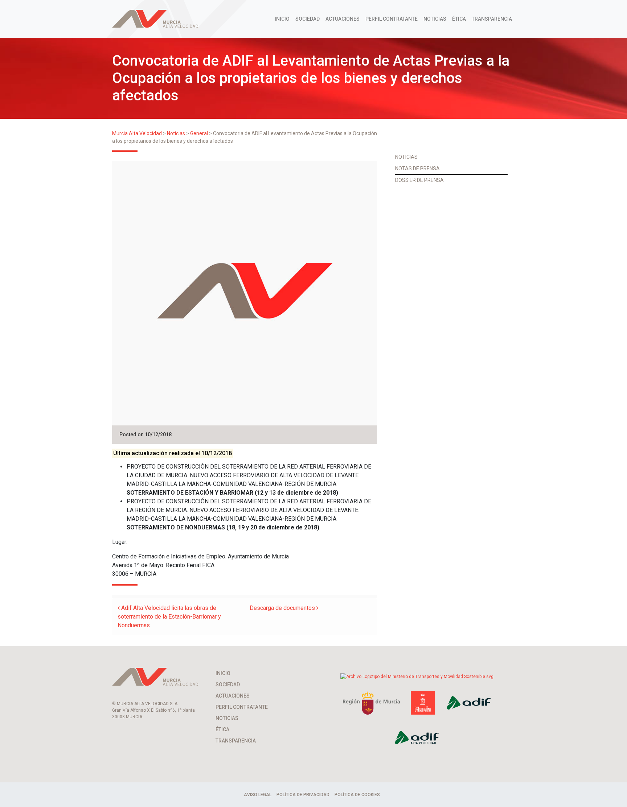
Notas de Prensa (417, 168)
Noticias (434, 19)
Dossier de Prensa (419, 180)
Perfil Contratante (391, 19)
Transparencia (492, 19)
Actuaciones (342, 19)
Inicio (282, 19)
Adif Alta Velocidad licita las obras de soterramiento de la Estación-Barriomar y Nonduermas (169, 616)
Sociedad (307, 19)
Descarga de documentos (283, 607)
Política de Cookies (357, 794)
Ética (459, 19)
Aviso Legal (257, 794)
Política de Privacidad (302, 794)
